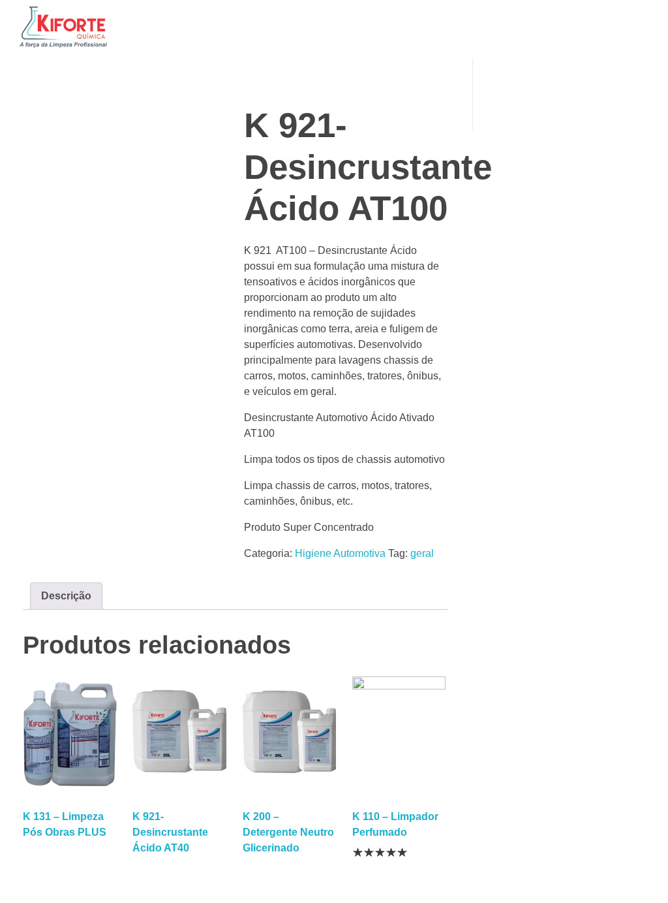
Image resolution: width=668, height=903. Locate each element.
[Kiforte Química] (63, 27)
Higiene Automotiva (340, 553)
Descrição (66, 595)
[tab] (66, 596)
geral (422, 553)
